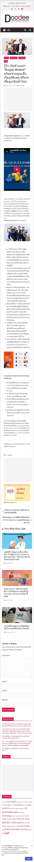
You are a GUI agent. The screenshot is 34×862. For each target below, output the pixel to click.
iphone (17, 808)
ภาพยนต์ (18, 819)
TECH (6, 61)
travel (13, 816)
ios (14, 808)
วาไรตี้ (12, 823)
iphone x (22, 808)
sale (16, 812)
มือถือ (22, 819)
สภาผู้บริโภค (19, 823)
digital (9, 805)
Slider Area (22, 58)
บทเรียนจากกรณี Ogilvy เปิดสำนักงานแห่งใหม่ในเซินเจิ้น (16, 511)
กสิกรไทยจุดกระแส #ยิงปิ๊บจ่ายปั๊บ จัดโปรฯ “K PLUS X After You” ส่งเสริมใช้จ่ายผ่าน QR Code (16, 520)
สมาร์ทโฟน (27, 823)
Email (4, 691)
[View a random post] (29, 30)
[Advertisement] (19, 99)
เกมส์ (8, 826)
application (19, 802)
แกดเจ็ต (27, 826)
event (13, 805)
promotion (8, 812)
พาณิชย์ (13, 819)
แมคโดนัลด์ (6, 829)
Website (5, 700)
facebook (18, 805)
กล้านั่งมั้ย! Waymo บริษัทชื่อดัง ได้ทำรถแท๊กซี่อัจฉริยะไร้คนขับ (16, 627)
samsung (21, 812)
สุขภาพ (4, 826)
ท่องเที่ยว (8, 819)
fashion (25, 805)
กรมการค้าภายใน (19, 816)
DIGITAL (6, 58)
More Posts (19, 498)
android (8, 802)
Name (5, 681)
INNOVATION (14, 58)
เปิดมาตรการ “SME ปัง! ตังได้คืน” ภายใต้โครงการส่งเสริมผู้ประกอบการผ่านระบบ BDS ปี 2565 (16, 593)
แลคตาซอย (14, 829)
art (23, 802)
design (5, 805)
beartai (10, 455)
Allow (29, 859)
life (26, 808)
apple (14, 801)
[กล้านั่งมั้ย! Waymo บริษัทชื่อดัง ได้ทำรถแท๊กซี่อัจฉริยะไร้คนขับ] (17, 608)
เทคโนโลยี (20, 826)
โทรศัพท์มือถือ (23, 829)
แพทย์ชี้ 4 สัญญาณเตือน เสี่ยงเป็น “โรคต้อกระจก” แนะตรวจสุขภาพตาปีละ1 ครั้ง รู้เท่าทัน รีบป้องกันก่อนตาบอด (17, 556)
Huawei (12, 808)
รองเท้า (27, 819)
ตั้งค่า (3, 855)
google (29, 805)
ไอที (6, 833)
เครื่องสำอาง (13, 826)
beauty (26, 802)
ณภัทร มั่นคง (21, 85)
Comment (6, 655)
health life (5, 808)
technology (6, 816)
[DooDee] (4, 30)
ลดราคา (6, 822)
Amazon (4, 802)
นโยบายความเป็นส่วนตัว (9, 851)
